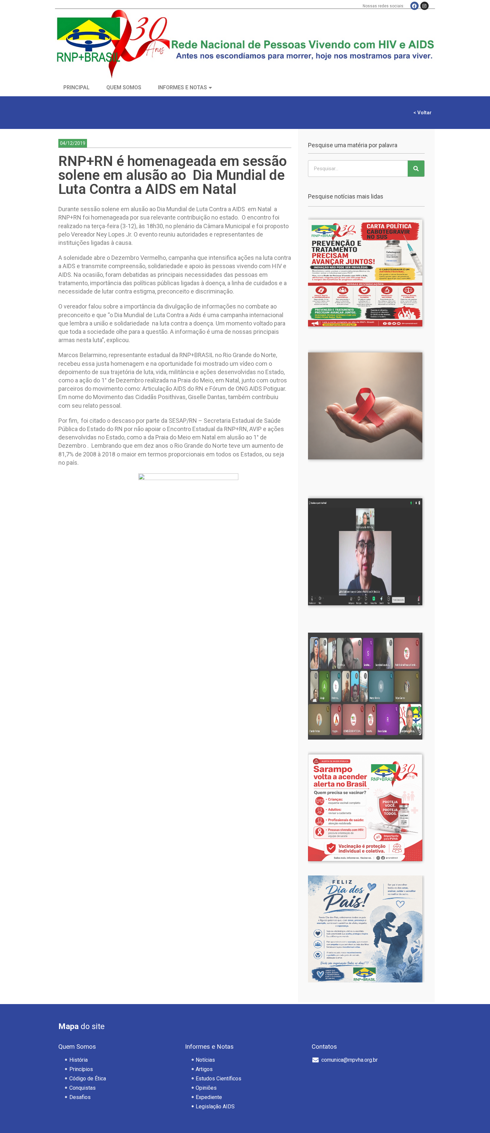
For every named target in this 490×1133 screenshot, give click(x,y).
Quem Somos (123, 87)
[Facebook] (414, 6)
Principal (76, 87)
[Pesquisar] (416, 169)
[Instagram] (424, 6)
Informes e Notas (182, 87)
